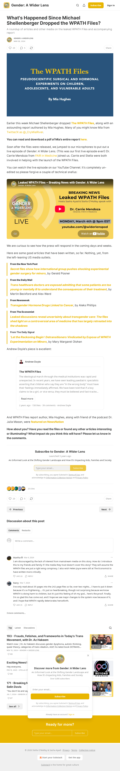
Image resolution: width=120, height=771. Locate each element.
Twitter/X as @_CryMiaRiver (25, 132)
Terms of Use (74, 703)
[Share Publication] (84, 5)
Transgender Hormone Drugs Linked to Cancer (41, 305)
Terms (74, 750)
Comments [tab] (13, 530)
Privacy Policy (82, 706)
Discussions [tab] (29, 628)
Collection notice (87, 750)
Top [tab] (10, 628)
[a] (101, 642)
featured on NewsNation (47, 422)
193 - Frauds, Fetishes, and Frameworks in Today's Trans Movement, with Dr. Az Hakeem (45, 638)
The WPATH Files (82, 123)
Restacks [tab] (26, 530)
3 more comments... (16, 613)
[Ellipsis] (111, 557)
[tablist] (19, 530)
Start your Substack (52, 757)
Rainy (16, 582)
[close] (88, 655)
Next (104, 509)
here (83, 139)
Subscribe (95, 5)
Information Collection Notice (59, 706)
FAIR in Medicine (46, 155)
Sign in (111, 5)
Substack (45, 764)
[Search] (77, 5)
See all (12, 706)
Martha (16, 557)
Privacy (66, 750)
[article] (60, 645)
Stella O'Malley (26, 670)
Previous (18, 509)
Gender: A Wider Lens (23, 38)
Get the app (74, 757)
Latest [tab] (18, 628)
